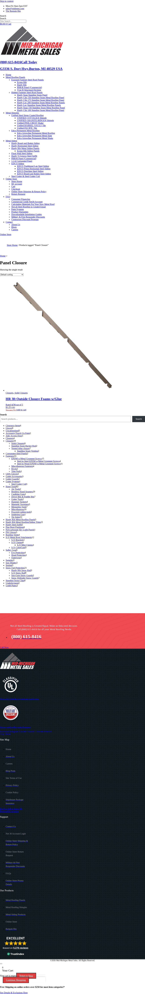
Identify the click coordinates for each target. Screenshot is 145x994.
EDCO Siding (17, 163)
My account (16, 184)
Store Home (16, 181)
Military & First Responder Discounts (28, 217)
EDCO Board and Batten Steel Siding (34, 174)
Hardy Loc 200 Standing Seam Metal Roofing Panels (41, 102)
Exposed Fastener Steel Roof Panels (27, 80)
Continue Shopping (16, 979)
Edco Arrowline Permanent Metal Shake (35, 138)
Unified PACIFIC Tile (27, 128)
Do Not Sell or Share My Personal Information (11, 809)
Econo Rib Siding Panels (28, 151)
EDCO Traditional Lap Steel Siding (33, 166)
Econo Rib (22, 82)
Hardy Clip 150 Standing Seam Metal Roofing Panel (40, 97)
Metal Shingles (12, 113)
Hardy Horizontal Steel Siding (24, 146)
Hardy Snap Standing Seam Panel (32, 95)
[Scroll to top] (1, 963)
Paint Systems (17, 209)
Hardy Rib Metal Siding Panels (25, 148)
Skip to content (6, 1)
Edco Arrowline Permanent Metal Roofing (36, 133)
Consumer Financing (20, 199)
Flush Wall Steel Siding (21, 153)
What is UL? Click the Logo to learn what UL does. (19, 699)
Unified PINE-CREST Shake (30, 123)
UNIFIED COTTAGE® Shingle (32, 118)
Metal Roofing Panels (15, 77)
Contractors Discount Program (25, 219)
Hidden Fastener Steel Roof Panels (26, 92)
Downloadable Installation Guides (26, 214)
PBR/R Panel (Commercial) (29, 87)
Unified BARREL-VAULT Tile (31, 125)
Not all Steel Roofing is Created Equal (28, 207)
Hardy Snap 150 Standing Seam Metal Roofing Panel (41, 108)
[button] (15, 946)
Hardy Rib (21, 85)
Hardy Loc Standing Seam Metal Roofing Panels (39, 105)
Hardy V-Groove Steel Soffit (24, 156)
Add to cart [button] (21, 410)
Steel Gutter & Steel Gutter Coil (25, 176)
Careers (14, 229)
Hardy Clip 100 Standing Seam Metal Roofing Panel (40, 110)
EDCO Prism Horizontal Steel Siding (33, 168)
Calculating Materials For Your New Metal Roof (33, 204)
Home (8, 75)
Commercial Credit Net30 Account (26, 201)
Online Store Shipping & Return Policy (28, 191)
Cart (13, 186)
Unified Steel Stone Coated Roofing (27, 115)
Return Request (18, 194)
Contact (9, 222)
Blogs (14, 227)
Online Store (11, 179)
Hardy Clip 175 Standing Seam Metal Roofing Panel (40, 100)
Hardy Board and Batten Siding (25, 143)
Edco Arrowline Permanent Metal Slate (34, 135)
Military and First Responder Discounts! (15, 727)
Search (3, 16)
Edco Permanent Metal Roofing (25, 130)
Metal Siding (11, 141)
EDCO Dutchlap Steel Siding (30, 171)
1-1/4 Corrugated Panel (21, 161)
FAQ (8, 196)
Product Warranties (19, 212)
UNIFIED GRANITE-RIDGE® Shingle (35, 120)
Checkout (15, 189)
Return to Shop (26, 976)
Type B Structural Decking (29, 90)
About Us (15, 224)
